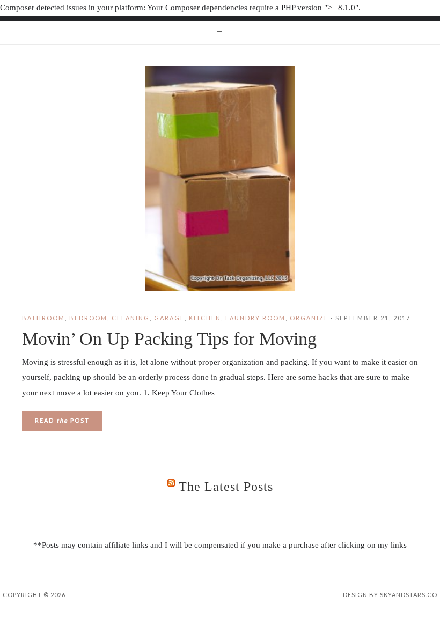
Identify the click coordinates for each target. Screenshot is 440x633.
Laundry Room (255, 317)
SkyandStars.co (408, 594)
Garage (169, 317)
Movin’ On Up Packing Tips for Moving (169, 339)
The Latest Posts (226, 487)
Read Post (62, 420)
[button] (220, 33)
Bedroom (88, 317)
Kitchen (205, 317)
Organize (309, 317)
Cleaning (131, 317)
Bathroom (43, 317)
